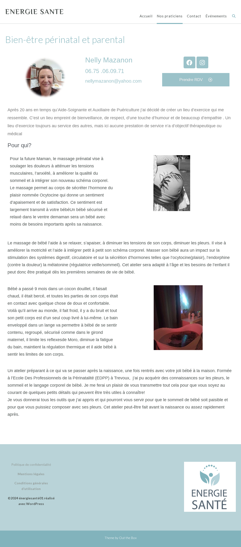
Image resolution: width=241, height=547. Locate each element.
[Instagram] (202, 62)
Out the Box (128, 538)
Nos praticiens (170, 16)
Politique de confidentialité (31, 464)
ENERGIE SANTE (34, 12)
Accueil (146, 16)
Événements (216, 16)
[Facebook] (189, 62)
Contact (194, 16)
